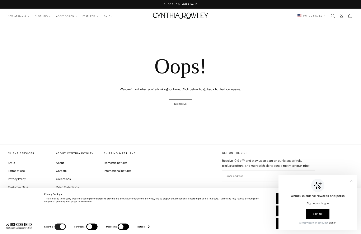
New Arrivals (17, 16)
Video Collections (67, 187)
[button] (332, 15)
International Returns (117, 171)
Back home (180, 104)
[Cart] (350, 15)
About (60, 163)
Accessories (65, 16)
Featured (89, 16)
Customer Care (18, 187)
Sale (107, 16)
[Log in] (341, 15)
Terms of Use (16, 171)
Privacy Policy (17, 179)
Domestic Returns (115, 163)
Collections (63, 179)
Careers (61, 171)
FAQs (11, 163)
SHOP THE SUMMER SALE (180, 4)
